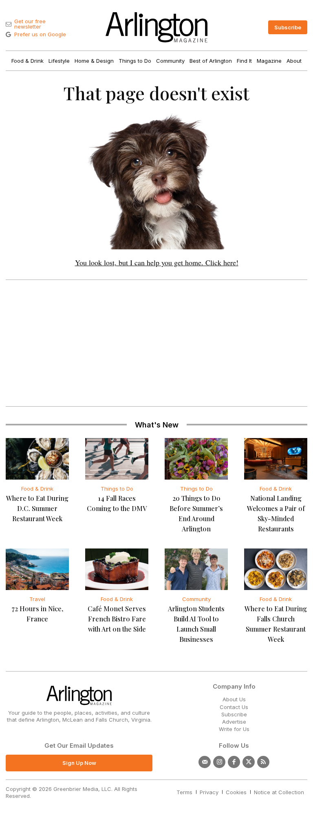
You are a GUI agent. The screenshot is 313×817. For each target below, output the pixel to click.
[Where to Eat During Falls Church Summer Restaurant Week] (275, 569)
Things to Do (117, 488)
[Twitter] (248, 762)
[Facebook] (234, 762)
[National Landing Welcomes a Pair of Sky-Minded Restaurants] (275, 459)
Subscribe (234, 714)
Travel (37, 599)
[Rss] (263, 762)
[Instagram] (219, 762)
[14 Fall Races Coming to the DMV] (116, 459)
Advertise (234, 721)
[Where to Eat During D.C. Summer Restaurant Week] (37, 459)
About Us (234, 699)
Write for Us (234, 729)
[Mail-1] (204, 762)
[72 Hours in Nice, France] (37, 569)
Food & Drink (37, 488)
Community (196, 599)
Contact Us (234, 707)
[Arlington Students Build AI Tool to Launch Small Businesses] (196, 569)
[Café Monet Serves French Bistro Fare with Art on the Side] (116, 569)
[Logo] (156, 27)
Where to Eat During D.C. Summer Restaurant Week (37, 508)
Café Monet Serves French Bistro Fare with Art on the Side (117, 618)
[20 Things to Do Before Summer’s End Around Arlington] (196, 459)
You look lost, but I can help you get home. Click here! (156, 262)
